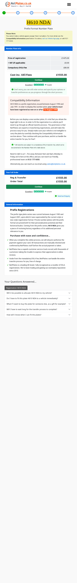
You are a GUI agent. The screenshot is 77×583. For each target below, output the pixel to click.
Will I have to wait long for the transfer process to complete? (32, 309)
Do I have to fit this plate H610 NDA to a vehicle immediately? (32, 298)
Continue (38, 80)
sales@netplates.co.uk (56, 164)
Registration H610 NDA (16, 288)
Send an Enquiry (64, 196)
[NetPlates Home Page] (18, 4)
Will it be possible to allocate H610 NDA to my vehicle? (29, 293)
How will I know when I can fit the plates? (24, 315)
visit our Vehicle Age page (50, 38)
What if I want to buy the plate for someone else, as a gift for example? (36, 304)
